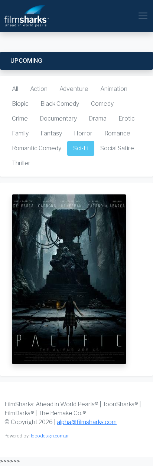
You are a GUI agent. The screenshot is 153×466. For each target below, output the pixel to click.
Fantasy (51, 133)
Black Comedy (59, 103)
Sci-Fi (80, 148)
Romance (117, 133)
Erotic (126, 118)
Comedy (102, 103)
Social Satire (117, 148)
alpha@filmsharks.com (87, 422)
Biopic (20, 103)
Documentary (58, 118)
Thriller (21, 163)
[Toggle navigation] (143, 16)
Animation (113, 88)
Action (39, 88)
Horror (83, 133)
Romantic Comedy (36, 148)
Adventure (73, 88)
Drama (98, 118)
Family (20, 133)
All (15, 88)
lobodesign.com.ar (50, 436)
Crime (20, 118)
